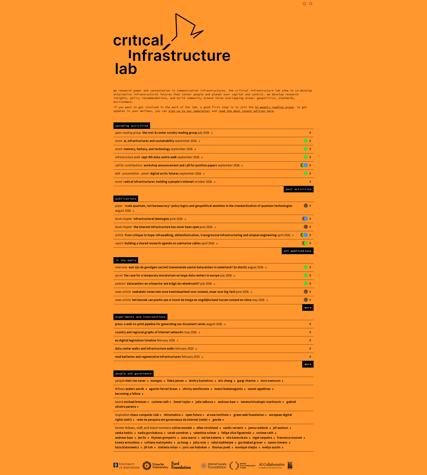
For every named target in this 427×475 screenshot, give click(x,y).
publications (125, 198)
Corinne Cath (159, 402)
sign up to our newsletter (189, 111)
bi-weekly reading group (274, 107)
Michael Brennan (134, 402)
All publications (297, 250)
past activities (299, 189)
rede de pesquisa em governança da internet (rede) (171, 420)
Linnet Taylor (181, 402)
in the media (125, 260)
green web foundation (248, 415)
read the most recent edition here (246, 111)
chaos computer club (143, 415)
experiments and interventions (140, 316)
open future (192, 415)
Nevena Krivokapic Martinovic (260, 402)
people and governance (133, 373)
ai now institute (217, 415)
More (308, 307)
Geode (216, 420)
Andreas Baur (226, 402)
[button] (304, 3)
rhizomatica (171, 415)
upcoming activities (131, 125)
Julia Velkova (203, 402)
